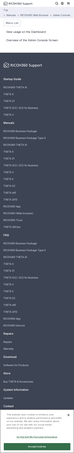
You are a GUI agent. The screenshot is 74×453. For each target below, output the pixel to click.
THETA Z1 (8, 101)
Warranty (8, 348)
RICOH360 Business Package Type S (24, 138)
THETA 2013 (10, 199)
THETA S (8, 179)
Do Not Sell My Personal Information (37, 437)
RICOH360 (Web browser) (18, 213)
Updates (8, 398)
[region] (37, 431)
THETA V (8, 114)
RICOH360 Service (14, 325)
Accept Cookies (37, 446)
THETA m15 (9, 192)
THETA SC (9, 185)
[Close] (68, 415)
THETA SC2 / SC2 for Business (20, 107)
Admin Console (61, 15)
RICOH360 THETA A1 (15, 87)
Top (5, 10)
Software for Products (16, 365)
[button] (57, 3)
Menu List (12, 23)
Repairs (7, 341)
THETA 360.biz (11, 226)
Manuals (11, 15)
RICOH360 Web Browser (34, 15)
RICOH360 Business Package (20, 131)
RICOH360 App (12, 206)
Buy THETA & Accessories (18, 381)
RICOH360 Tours (13, 220)
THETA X (8, 94)
